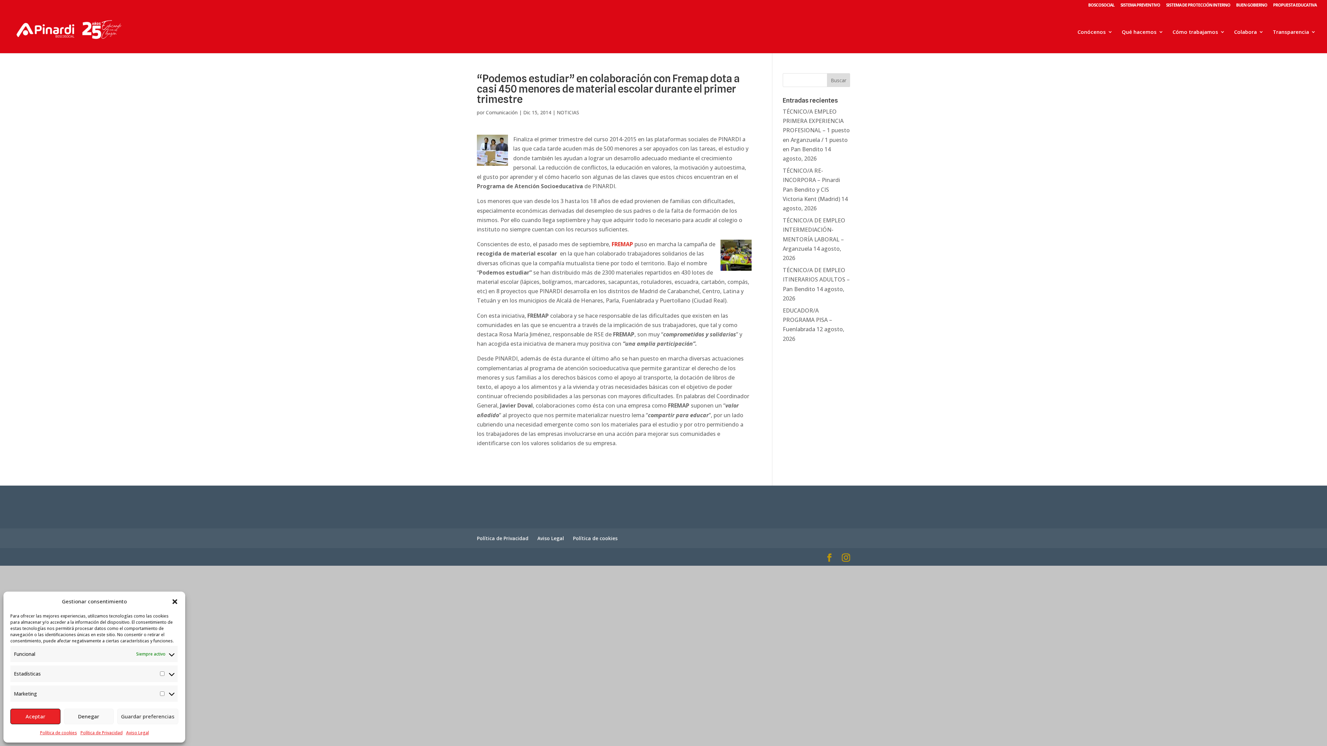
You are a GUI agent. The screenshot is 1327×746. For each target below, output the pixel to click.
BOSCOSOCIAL (1101, 5)
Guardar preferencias (148, 716)
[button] (174, 601)
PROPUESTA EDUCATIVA (1295, 5)
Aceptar (35, 716)
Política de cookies (58, 733)
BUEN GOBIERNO (1251, 5)
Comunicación (502, 112)
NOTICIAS (568, 112)
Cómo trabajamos (1195, 32)
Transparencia (1291, 32)
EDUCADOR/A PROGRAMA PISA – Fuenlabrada (807, 320)
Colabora (1245, 32)
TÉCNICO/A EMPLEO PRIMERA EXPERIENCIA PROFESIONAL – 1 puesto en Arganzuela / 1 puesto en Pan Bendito (816, 130)
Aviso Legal (137, 733)
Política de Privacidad (102, 733)
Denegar (88, 716)
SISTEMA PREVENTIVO (1140, 5)
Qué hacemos (1139, 32)
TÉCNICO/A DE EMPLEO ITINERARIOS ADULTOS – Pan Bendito (816, 279)
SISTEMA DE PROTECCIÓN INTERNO (1198, 5)
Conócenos (1091, 32)
